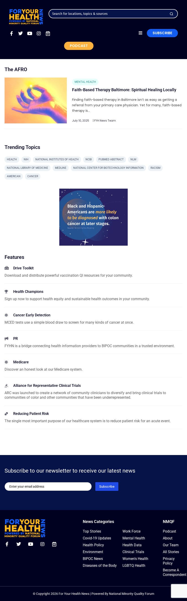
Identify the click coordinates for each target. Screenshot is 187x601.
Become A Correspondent (172, 572)
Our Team (171, 545)
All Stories (171, 552)
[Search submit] (171, 14)
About (167, 538)
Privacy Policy (169, 561)
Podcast (169, 531)
